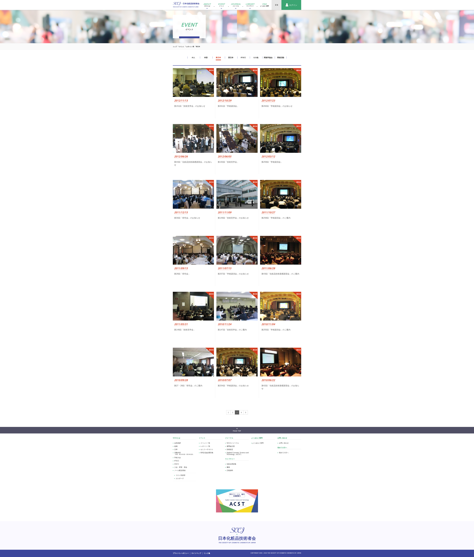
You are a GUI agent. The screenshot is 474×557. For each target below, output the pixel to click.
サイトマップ (196, 553)
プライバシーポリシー (181, 553)
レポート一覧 (190, 46)
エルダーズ (180, 478)
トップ (175, 46)
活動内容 (184, 453)
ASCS (176, 464)
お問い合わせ (284, 443)
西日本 (230, 58)
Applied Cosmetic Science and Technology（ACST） (238, 453)
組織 (176, 446)
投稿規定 (230, 449)
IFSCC (243, 58)
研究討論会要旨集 (206, 453)
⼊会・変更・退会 (180, 467)
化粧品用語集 (231, 464)
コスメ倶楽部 (180, 475)
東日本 (218, 58)
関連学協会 (268, 58)
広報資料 (230, 470)
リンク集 (207, 553)
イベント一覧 (205, 443)
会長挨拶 (177, 443)
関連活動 (280, 58)
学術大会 (177, 458)
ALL (193, 58)
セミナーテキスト (206, 449)
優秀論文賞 (231, 446)
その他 (255, 58)
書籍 (228, 467)
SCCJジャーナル (233, 443)
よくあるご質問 (257, 438)
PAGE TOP (237, 431)
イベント (181, 46)
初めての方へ (284, 453)
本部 (206, 58)
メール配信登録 (180, 470)
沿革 (176, 449)
